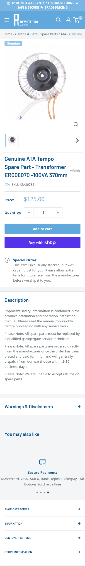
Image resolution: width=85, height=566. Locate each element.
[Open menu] (7, 20)
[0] (77, 20)
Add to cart (42, 228)
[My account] (68, 19)
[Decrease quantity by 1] (29, 212)
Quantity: (13, 212)
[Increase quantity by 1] (58, 212)
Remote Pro (14, 386)
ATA (7, 184)
